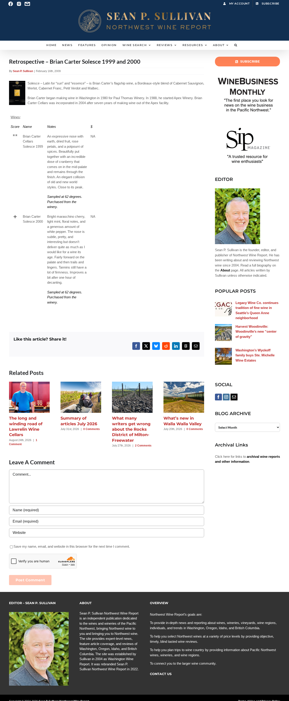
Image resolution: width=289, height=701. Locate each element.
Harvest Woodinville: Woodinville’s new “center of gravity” (256, 332)
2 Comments (143, 445)
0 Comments (91, 429)
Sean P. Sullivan (23, 71)
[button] (235, 45)
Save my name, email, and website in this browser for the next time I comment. (72, 546)
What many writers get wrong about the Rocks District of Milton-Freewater (131, 429)
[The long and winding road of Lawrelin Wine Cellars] (29, 384)
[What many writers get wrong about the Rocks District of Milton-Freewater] (132, 384)
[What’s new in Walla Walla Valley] (183, 384)
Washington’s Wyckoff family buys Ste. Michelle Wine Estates (255, 355)
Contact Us (161, 674)
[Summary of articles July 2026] (81, 384)
